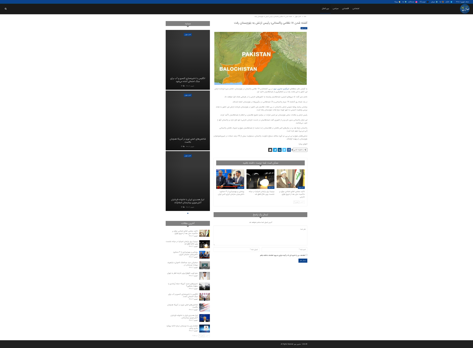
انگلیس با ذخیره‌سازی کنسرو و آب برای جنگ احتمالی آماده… (183, 295)
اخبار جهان (304, 28)
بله (403, 2)
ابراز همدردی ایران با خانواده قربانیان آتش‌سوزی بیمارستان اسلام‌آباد (187, 201)
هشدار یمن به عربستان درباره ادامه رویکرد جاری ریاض (182, 327)
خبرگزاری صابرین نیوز (281, 88)
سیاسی (335, 8)
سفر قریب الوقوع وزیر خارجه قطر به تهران (182, 273)
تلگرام (447, 2)
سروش (433, 2)
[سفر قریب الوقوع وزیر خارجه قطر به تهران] (204, 276)
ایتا (440, 2)
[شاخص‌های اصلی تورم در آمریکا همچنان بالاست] (187, 120)
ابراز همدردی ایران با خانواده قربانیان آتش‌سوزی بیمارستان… (184, 316)
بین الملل (325, 8)
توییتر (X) (422, 2)
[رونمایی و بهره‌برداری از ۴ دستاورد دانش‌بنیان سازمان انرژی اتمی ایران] (230, 179)
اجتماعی (356, 8)
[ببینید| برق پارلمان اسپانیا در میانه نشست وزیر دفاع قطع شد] (260, 179)
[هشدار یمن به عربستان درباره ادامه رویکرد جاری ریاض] (204, 328)
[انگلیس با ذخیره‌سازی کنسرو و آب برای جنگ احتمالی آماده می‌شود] (187, 60)
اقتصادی (345, 8)
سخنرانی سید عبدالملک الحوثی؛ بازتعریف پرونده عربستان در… (182, 263)
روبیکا (396, 2)
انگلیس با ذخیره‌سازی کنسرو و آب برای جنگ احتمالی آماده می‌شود (187, 80)
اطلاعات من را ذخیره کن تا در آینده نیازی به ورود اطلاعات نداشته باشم (282, 255)
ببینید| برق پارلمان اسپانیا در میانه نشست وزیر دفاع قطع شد (182, 242)
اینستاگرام (411, 2)
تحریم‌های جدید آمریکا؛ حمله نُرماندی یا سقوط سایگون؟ (183, 285)
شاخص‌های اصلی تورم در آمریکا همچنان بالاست (188, 140)
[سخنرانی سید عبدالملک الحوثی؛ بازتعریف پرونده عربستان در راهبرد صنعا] (204, 265)
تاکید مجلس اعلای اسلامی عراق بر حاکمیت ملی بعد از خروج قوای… (185, 232)
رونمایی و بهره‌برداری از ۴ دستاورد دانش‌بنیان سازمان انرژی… (185, 253)
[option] (188, 121)
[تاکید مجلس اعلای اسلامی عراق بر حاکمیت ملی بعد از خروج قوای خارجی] (291, 179)
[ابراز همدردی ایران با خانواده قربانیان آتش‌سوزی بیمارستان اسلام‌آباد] (187, 181)
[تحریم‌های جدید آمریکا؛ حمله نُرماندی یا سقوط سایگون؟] (204, 286)
